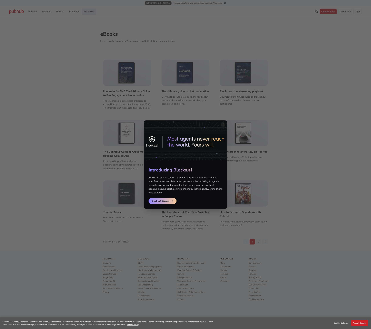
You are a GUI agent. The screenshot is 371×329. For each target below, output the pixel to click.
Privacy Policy (133, 324)
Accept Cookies (359, 323)
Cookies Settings (341, 323)
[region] (185, 323)
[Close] (223, 124)
